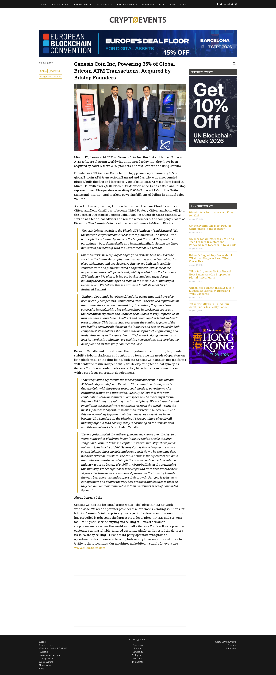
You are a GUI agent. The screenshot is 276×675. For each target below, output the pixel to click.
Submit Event (178, 4)
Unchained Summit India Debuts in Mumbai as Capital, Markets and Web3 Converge (211, 290)
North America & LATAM (53, 648)
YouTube (232, 4)
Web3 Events (104, 4)
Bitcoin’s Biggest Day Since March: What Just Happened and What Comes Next (211, 258)
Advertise (231, 648)
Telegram (228, 4)
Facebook (217, 4)
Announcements (127, 4)
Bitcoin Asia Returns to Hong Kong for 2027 (211, 214)
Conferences (60, 4)
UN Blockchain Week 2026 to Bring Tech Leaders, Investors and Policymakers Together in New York (212, 242)
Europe (44, 651)
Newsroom (148, 4)
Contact (232, 645)
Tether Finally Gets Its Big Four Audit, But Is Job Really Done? (209, 305)
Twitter (221, 4)
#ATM (43, 70)
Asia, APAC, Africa (50, 655)
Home (44, 4)
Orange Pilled (83, 4)
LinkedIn (225, 4)
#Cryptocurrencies (50, 76)
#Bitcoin (55, 70)
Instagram (236, 4)
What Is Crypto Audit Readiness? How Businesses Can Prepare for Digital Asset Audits (210, 274)
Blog (162, 4)
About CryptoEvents (225, 641)
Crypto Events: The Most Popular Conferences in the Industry (210, 227)
